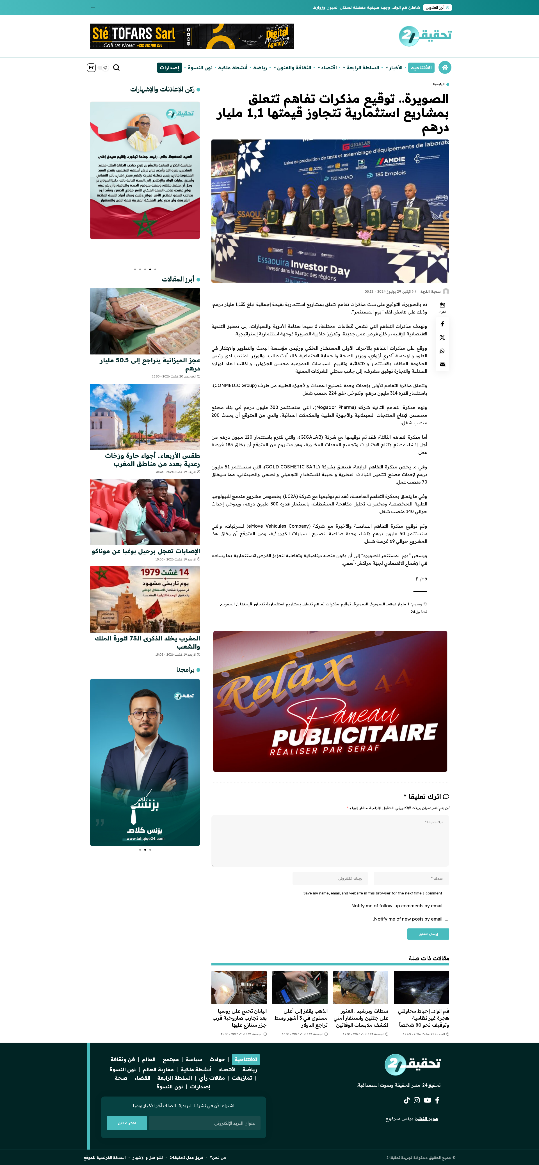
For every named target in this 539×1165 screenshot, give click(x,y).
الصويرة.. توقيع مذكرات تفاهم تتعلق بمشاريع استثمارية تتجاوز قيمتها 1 (302, 603)
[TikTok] (407, 1100)
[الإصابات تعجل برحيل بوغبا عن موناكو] (145, 512)
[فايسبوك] (437, 1100)
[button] (93, 7)
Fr (91, 67)
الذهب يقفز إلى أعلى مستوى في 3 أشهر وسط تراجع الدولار (301, 1017)
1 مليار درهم (398, 603)
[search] (116, 67)
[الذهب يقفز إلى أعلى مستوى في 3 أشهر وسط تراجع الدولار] (300, 987)
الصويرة (378, 603)
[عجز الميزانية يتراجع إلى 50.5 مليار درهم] (145, 321)
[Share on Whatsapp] (442, 351)
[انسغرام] (416, 1100)
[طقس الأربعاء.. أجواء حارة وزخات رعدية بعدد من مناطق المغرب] (145, 417)
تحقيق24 (419, 611)
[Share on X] (442, 337)
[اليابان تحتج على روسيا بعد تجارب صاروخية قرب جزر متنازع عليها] (239, 987)
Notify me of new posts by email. (407, 919)
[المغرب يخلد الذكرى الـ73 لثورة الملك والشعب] (145, 599)
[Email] (442, 364)
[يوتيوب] (427, 1100)
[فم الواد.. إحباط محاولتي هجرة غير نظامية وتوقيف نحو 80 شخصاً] (421, 987)
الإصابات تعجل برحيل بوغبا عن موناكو (146, 551)
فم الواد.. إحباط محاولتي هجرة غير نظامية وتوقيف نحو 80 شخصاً (423, 1017)
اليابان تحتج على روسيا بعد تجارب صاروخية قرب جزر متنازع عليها (240, 1017)
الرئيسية (438, 84)
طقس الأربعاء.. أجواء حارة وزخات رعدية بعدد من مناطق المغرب (363, 7)
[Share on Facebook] (442, 324)
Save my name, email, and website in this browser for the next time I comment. (372, 893)
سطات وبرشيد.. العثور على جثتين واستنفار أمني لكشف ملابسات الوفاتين (361, 1017)
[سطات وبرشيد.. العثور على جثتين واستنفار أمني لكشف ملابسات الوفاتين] (361, 987)
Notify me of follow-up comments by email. (396, 905)
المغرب (228, 603)
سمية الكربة (430, 291)
